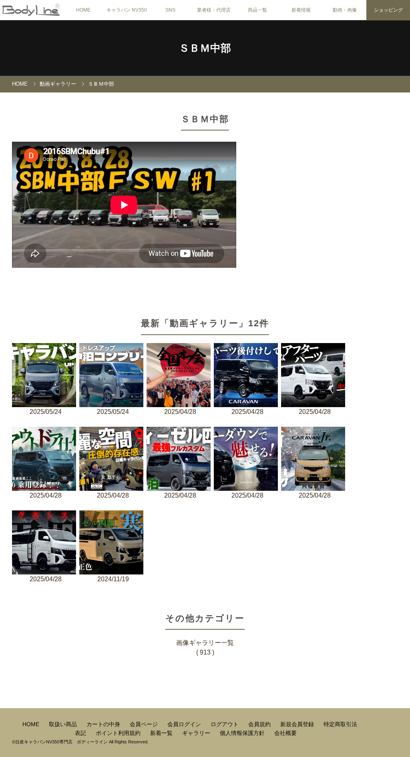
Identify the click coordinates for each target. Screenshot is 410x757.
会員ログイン (185, 724)
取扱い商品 (63, 724)
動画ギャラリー (58, 84)
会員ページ (144, 724)
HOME (83, 10)
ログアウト (225, 724)
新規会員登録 (298, 724)
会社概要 (285, 733)
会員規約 (260, 724)
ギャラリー (197, 733)
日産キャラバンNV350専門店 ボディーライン (61, 741)
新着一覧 (162, 733)
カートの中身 (104, 724)
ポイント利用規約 (119, 733)
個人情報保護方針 (243, 733)
